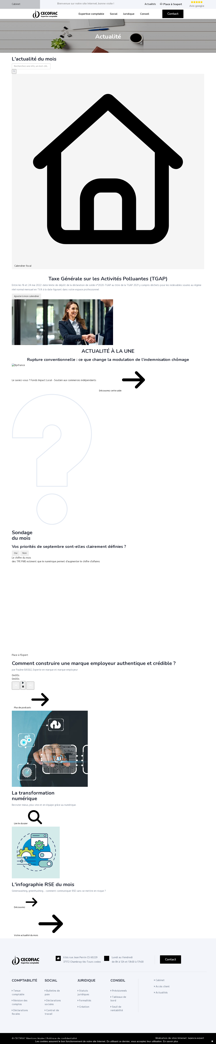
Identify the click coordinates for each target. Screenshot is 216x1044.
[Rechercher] (14, 71)
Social (113, 14)
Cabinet (16, 4)
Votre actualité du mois (26, 935)
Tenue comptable (18, 992)
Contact (172, 14)
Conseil (144, 14)
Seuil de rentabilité (117, 1009)
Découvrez (20, 907)
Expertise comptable (91, 14)
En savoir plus (170, 1041)
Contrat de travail (52, 1012)
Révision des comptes (19, 1002)
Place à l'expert (172, 4)
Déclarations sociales (53, 1002)
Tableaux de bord (118, 999)
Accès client (162, 987)
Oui (15, 553)
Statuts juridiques (83, 992)
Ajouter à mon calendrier (26, 296)
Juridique (128, 14)
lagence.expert (196, 1038)
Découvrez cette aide (110, 391)
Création (83, 1007)
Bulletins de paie (52, 992)
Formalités (84, 1001)
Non (24, 553)
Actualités (150, 4)
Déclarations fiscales (20, 1012)
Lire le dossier (21, 824)
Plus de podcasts (22, 708)
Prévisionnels (119, 991)
